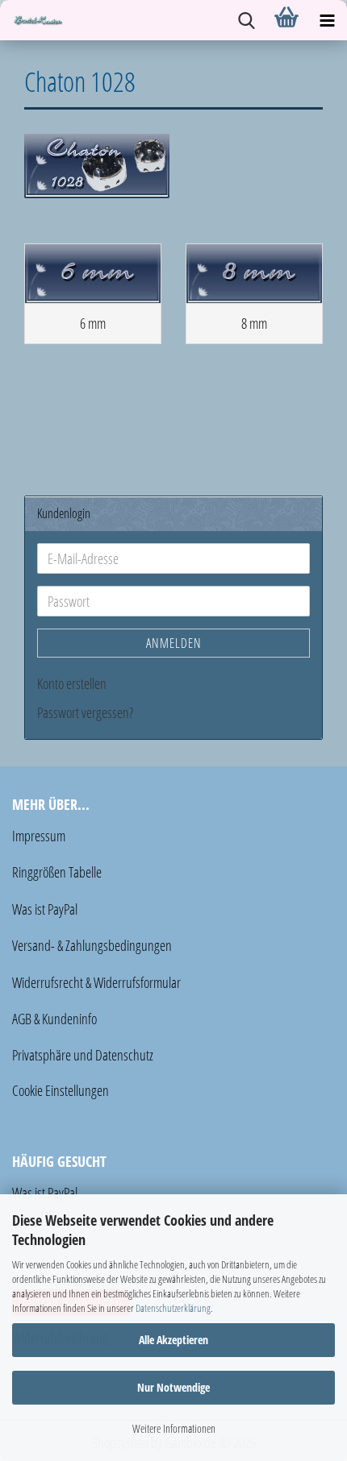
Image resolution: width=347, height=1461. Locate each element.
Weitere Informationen (173, 1428)
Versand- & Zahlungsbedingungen (92, 945)
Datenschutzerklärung (173, 1308)
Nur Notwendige (173, 1387)
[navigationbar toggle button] (327, 20)
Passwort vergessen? (85, 712)
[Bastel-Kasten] (32, 20)
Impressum (38, 835)
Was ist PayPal (44, 909)
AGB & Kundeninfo (54, 1018)
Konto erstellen (72, 683)
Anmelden (174, 643)
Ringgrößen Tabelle (57, 872)
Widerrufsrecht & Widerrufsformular (96, 982)
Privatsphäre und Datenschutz (82, 1055)
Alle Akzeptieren (173, 1339)
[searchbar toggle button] (246, 20)
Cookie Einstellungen (60, 1090)
